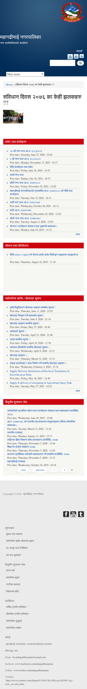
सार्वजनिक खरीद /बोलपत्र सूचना (20, 540)
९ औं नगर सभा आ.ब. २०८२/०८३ (25, 159)
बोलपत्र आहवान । (18, 355)
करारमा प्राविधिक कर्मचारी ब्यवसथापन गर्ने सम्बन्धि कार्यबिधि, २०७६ (38, 454)
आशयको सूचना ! (17, 331)
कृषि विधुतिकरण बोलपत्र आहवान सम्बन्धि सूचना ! (32, 307)
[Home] (72, 12)
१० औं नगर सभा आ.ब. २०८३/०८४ (26, 151)
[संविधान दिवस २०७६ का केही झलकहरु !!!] (13, 118)
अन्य (78, 234)
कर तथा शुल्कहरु (13, 554)
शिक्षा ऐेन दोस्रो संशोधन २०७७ (21, 447)
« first (23, 469)
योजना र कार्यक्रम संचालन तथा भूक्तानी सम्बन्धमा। (33, 226)
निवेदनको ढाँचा (12, 591)
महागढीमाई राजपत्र (16, 461)
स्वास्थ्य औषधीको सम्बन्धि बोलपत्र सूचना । (30, 347)
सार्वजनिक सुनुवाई (14, 620)
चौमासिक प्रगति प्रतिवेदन (17, 613)
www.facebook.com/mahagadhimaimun (34, 663)
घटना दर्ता (10, 570)
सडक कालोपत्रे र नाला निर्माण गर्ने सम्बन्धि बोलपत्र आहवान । (38, 363)
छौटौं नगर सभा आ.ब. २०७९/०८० (25, 182)
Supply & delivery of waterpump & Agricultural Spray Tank (41, 383)
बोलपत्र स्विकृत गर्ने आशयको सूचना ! (27, 315)
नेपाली (79, 51)
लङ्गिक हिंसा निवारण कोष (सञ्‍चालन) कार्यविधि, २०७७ (32, 439)
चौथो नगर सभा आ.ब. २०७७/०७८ (25, 218)
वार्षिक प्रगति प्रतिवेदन (16, 606)
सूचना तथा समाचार (14, 533)
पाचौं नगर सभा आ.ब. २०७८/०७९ (25, 202)
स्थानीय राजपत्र (14, 432)
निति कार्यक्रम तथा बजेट (21, 167)
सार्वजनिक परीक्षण (13, 627)
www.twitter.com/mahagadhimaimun (31, 670)
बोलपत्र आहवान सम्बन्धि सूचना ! (25, 323)
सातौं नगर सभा (17, 175)
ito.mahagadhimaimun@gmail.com (29, 657)
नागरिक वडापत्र (13, 584)
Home (9, 84)
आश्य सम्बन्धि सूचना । (20, 339)
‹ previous (40, 469)
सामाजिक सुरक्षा (12, 577)
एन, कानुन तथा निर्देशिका (17, 547)
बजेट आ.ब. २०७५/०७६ (20, 210)
